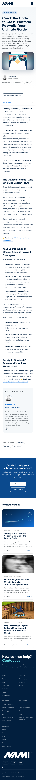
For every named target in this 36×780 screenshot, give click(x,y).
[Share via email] (27, 82)
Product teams (6, 721)
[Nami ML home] (8, 3)
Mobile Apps (6, 711)
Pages (4, 682)
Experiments (23, 679)
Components (6, 685)
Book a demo (17, 484)
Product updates (24, 707)
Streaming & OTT (7, 704)
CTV (3, 714)
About (4, 730)
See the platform (18, 490)
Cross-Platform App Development (15, 382)
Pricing (4, 739)
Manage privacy (20, 776)
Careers (4, 733)
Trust (3, 736)
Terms (12, 776)
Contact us (11, 660)
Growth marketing (7, 717)
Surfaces (5, 689)
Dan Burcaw (12, 76)
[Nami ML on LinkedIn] (3, 767)
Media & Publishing (8, 707)
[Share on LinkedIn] (23, 82)
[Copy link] (30, 82)
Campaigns (22, 682)
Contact (4, 743)
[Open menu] (32, 3)
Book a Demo (6, 746)
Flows (4, 679)
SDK (20, 714)
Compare (22, 711)
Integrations (6, 695)
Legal (3, 776)
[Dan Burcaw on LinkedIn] (6, 428)
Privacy (8, 776)
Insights (21, 685)
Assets (4, 692)
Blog (20, 704)
